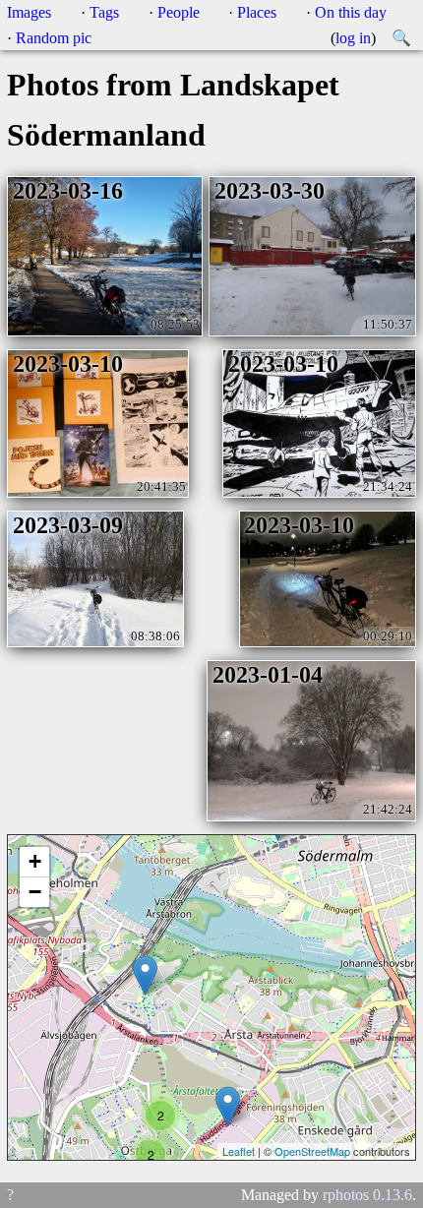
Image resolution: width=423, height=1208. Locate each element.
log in (353, 38)
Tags (104, 12)
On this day (351, 12)
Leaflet (238, 1151)
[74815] (145, 975)
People (178, 12)
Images (29, 12)
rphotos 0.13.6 (367, 1194)
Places (256, 12)
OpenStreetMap (312, 1151)
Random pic (53, 38)
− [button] (35, 891)
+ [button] (35, 861)
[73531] (227, 1106)
